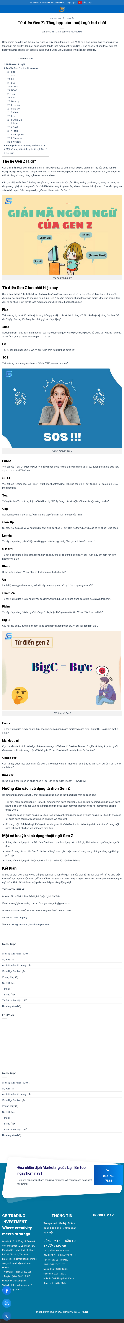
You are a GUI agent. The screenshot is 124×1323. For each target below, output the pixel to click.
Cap (11, 97)
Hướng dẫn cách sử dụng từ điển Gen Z (24, 145)
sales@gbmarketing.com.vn (22, 1259)
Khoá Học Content (11, 971)
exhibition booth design (14, 965)
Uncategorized (10, 1006)
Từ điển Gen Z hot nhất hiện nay (21, 68)
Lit (10, 79)
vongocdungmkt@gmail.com (16, 1263)
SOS (11, 83)
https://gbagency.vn (20, 1285)
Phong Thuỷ (8, 977)
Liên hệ (61, 1223)
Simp (11, 75)
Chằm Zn (14, 119)
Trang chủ (50, 1223)
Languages (71, 2)
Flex (11, 72)
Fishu (12, 123)
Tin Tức (53, 18)
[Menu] (4, 9)
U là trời (13, 108)
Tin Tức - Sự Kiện (66, 18)
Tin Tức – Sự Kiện (11, 1000)
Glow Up (13, 101)
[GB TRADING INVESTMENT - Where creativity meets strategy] (62, 9)
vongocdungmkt (73, 32)
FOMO (12, 86)
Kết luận (9, 153)
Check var (14, 138)
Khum (12, 112)
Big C (12, 127)
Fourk (12, 131)
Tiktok (5, 988)
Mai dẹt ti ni (15, 134)
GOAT (12, 90)
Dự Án (5, 959)
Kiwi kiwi (14, 142)
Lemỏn (13, 105)
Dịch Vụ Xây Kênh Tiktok (15, 953)
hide (31, 58)
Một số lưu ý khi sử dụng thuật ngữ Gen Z (25, 149)
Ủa (11, 116)
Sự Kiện (6, 982)
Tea (11, 94)
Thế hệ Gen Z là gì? (14, 64)
